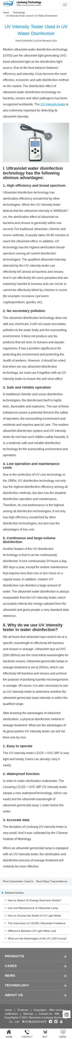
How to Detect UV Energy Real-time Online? (34, 900)
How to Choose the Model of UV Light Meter (34, 915)
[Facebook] (50, 1021)
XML (57, 1013)
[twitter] (56, 1021)
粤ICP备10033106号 (34, 1021)
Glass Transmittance (54, 881)
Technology (19, 12)
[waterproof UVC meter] (36, 142)
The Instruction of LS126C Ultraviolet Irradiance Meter (36, 924)
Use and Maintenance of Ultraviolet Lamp (33, 907)
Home (6, 12)
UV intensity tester (53, 104)
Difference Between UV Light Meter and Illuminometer (32, 932)
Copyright (39, 1009)
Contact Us (45, 1013)
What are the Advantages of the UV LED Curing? (37, 938)
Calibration (11, 1013)
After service (56, 1009)
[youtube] (61, 1021)
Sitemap (28, 1013)
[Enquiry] (66, 1014)
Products (22, 1009)
